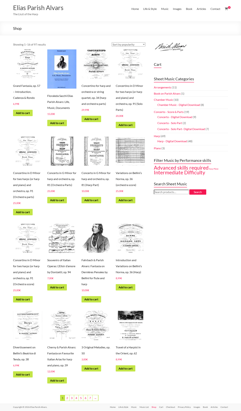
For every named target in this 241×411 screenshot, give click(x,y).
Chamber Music (163, 99)
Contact (215, 8)
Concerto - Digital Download (174, 117)
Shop (154, 407)
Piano (157, 148)
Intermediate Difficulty (179, 172)
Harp (157, 136)
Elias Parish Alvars (38, 7)
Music (164, 8)
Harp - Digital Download (172, 141)
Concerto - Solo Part (169, 123)
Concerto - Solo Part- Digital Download (181, 129)
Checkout (170, 407)
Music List (144, 407)
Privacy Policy (184, 407)
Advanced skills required (181, 168)
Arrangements (162, 87)
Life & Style (150, 8)
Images (177, 8)
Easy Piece (213, 169)
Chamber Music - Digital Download (178, 104)
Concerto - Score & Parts (169, 111)
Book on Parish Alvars (167, 93)
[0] (226, 9)
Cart (161, 407)
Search (198, 192)
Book (189, 8)
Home (135, 8)
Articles (201, 8)
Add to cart (23, 113)
